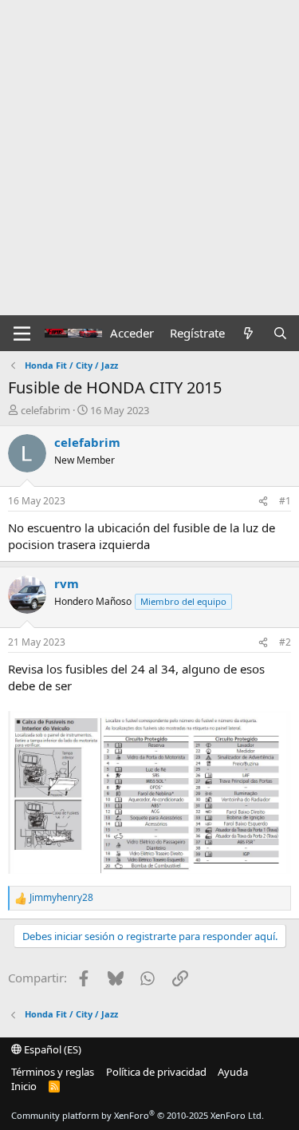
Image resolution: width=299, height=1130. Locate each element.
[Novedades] (248, 333)
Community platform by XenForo (137, 1115)
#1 (285, 501)
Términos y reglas (52, 1072)
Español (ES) (51, 1049)
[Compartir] (263, 501)
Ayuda (233, 1072)
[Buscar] (280, 333)
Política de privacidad (156, 1072)
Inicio (24, 1086)
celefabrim (45, 410)
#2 (285, 642)
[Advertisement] (149, 157)
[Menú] (22, 334)
